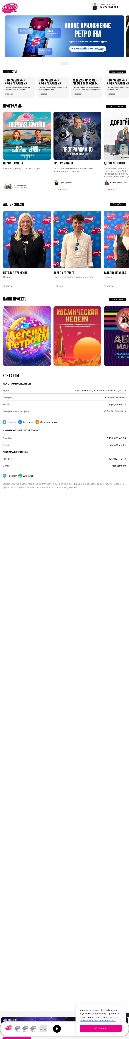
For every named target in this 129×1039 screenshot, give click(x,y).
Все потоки (43, 1028)
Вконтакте (28, 422)
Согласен (100, 1028)
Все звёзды (118, 204)
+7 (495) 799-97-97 (115, 397)
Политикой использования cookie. (98, 1020)
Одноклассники (48, 422)
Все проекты (117, 299)
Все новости (117, 72)
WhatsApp (28, 475)
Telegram (12, 422)
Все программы (116, 106)
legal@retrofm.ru (117, 404)
